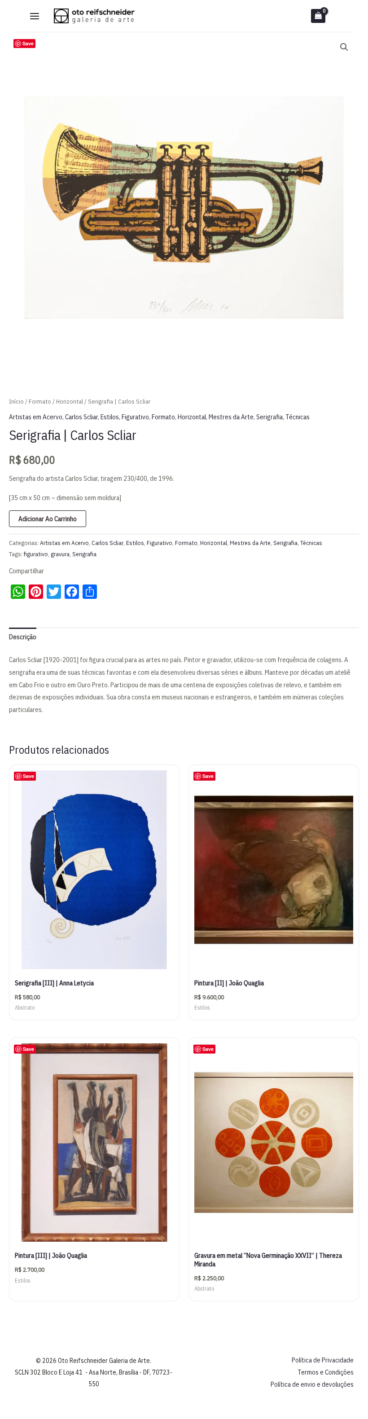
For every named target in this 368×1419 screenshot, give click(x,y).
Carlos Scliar (81, 417)
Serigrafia (269, 417)
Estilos (110, 417)
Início (16, 401)
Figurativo (135, 417)
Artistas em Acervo (35, 417)
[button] (344, 47)
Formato (40, 401)
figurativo (36, 554)
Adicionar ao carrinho (47, 518)
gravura (60, 554)
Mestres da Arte (231, 417)
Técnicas (297, 417)
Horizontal (69, 401)
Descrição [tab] (22, 637)
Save (28, 43)
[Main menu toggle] (35, 16)
